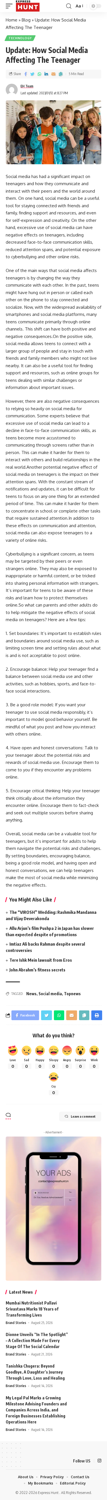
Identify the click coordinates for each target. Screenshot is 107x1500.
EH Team (27, 86)
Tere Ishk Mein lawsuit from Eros (40, 960)
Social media (50, 993)
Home (11, 20)
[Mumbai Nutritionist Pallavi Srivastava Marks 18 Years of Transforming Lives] (87, 1310)
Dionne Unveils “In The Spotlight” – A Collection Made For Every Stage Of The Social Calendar (37, 1340)
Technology (20, 38)
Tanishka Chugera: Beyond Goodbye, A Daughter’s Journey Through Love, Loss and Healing (35, 1372)
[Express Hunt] (27, 6)
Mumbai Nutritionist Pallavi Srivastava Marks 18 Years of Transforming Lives (32, 1308)
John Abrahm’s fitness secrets (37, 969)
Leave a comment (83, 1116)
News (31, 993)
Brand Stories (16, 1323)
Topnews (72, 993)
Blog (26, 20)
